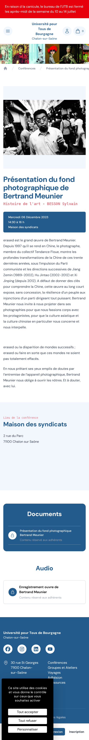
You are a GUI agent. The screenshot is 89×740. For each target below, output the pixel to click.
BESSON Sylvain (62, 204)
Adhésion (55, 677)
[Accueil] (5, 68)
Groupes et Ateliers (62, 667)
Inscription (76, 732)
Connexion (55, 732)
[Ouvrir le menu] (7, 31)
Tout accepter (27, 712)
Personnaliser (27, 729)
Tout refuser (27, 720)
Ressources (56, 682)
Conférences (26, 68)
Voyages (54, 672)
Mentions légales (54, 717)
